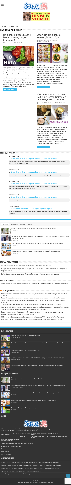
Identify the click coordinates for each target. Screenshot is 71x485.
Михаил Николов (5, 448)
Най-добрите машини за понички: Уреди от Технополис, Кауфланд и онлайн (37, 243)
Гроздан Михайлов (6, 454)
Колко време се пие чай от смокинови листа (25, 335)
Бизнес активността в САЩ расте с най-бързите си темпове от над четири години (29, 312)
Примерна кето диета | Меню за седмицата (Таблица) (17, 37)
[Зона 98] (35, 6)
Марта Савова (5, 451)
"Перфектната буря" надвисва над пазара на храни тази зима (22, 309)
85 (19, 337)
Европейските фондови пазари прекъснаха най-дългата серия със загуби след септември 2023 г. (35, 294)
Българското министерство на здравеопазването (10, 439)
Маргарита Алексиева (43, 40)
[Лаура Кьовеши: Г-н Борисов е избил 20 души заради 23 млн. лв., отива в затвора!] (5, 360)
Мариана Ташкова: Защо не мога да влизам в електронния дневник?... (20, 471)
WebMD (33, 434)
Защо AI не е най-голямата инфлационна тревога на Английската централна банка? (30, 298)
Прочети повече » (10, 89)
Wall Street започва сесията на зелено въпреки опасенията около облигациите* (28, 319)
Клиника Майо (5, 434)
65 (19, 345)
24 (19, 359)
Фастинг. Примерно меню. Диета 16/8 (49, 36)
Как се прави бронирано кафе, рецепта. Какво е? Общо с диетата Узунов (51, 97)
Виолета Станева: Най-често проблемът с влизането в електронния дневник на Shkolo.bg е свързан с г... (30, 468)
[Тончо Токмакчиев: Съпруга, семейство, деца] (5, 353)
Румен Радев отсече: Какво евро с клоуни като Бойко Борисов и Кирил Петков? (37, 343)
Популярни (14, 224)
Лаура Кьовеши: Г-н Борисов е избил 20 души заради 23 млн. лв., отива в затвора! (37, 358)
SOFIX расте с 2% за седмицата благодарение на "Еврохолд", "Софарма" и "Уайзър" (29, 317)
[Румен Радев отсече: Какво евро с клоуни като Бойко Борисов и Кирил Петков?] (5, 345)
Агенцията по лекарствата (39, 439)
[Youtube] (37, 480)
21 (19, 369)
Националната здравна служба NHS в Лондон (15, 437)
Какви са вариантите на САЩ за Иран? (14, 314)
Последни (5, 224)
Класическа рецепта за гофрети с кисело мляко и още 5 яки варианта (35, 251)
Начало (4, 26)
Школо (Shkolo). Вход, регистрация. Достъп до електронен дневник (34, 159)
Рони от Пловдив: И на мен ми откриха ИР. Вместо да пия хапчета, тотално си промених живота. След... (30, 474)
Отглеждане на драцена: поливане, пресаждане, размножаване (33, 228)
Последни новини (8, 291)
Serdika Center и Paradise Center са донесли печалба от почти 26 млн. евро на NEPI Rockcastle (33, 300)
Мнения (22, 224)
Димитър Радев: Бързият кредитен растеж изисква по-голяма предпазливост (28, 304)
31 (19, 352)
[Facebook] (33, 480)
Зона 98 (30, 443)
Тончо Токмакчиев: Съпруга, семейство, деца (25, 350)
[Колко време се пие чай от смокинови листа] (5, 338)
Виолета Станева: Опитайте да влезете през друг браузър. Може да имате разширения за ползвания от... (30, 462)
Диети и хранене (27, 43)
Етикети (29, 224)
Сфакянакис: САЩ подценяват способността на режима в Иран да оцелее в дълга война (31, 307)
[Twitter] (35, 480)
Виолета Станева (8, 43)
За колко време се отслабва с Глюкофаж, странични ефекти (31, 209)
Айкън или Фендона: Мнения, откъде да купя (25, 408)
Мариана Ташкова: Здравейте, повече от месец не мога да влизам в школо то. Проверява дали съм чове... (31, 465)
